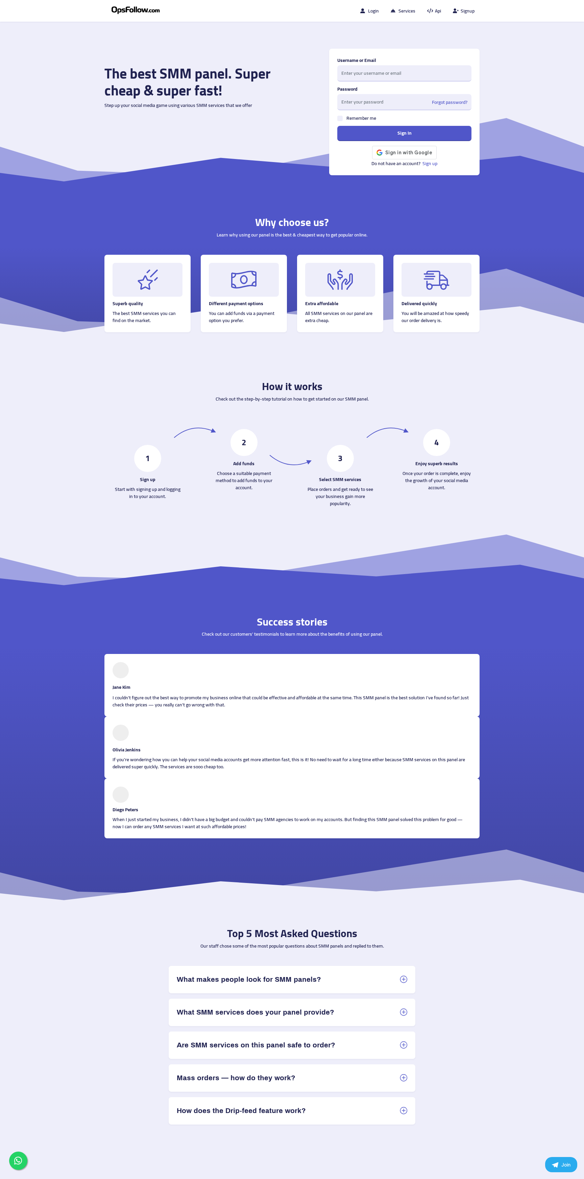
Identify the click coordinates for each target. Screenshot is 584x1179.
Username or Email (356, 60)
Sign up (429, 163)
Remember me (361, 118)
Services (406, 10)
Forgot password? (449, 102)
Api (438, 10)
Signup (467, 10)
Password (347, 89)
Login (373, 10)
